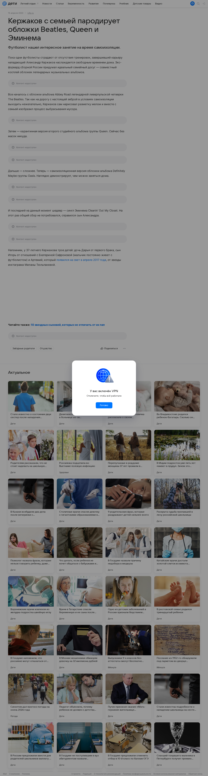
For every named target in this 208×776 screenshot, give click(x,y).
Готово (104, 405)
